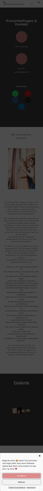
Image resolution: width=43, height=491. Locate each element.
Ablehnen (21, 482)
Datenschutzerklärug (17, 487)
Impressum (31, 487)
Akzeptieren (21, 476)
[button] (39, 456)
